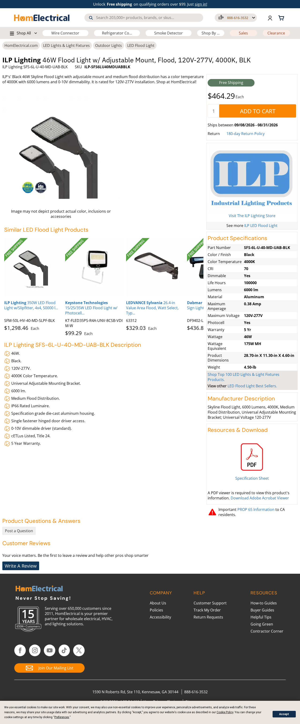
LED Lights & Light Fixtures (66, 45)
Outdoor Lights (108, 45)
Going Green (262, 624)
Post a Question (19, 530)
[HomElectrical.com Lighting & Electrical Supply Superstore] (39, 589)
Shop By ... (211, 33)
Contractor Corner (267, 631)
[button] (235, 17)
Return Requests (208, 617)
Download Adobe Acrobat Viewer (260, 498)
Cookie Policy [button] (225, 712)
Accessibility (160, 617)
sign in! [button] (201, 4)
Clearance (276, 33)
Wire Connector (65, 33)
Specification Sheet (252, 478)
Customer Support (210, 603)
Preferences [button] (61, 717)
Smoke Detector (168, 33)
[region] (103, 286)
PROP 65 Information (255, 509)
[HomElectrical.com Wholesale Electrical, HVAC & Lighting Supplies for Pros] (42, 17)
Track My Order (207, 610)
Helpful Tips (261, 617)
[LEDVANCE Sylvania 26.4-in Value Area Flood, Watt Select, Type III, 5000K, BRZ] (155, 267)
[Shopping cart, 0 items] (282, 18)
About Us (158, 603)
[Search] (91, 17)
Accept (284, 714)
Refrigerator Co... (117, 33)
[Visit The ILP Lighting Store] (251, 178)
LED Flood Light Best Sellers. (252, 385)
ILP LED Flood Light (261, 225)
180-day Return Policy (245, 133)
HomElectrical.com (21, 45)
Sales (243, 33)
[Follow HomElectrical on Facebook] (20, 650)
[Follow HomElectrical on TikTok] (64, 650)
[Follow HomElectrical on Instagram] (35, 650)
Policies (156, 610)
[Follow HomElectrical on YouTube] (49, 650)
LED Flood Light (140, 45)
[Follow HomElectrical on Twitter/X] (79, 650)
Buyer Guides (262, 610)
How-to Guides (264, 603)
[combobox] (143, 18)
